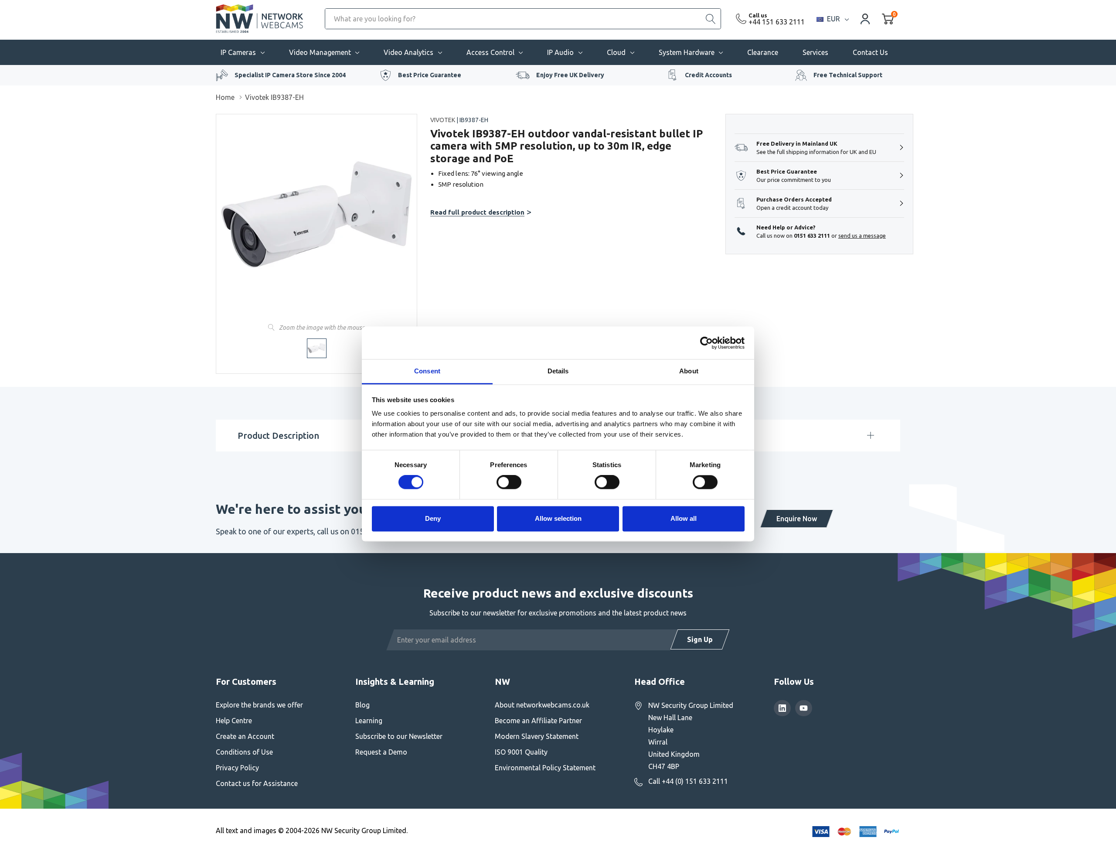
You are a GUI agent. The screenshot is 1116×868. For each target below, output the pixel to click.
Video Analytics (408, 52)
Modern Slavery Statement (536, 736)
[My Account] (865, 18)
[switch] (509, 482)
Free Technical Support (847, 75)
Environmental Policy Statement (545, 768)
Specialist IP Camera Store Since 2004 (290, 75)
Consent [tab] (427, 371)
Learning (368, 720)
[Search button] (711, 19)
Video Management (320, 52)
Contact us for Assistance (257, 783)
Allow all (683, 518)
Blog (362, 705)
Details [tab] (558, 371)
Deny (433, 518)
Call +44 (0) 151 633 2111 (688, 781)
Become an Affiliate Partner (538, 720)
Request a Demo (381, 752)
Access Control (490, 52)
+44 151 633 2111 (777, 22)
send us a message (862, 235)
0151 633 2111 (812, 235)
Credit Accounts (708, 75)
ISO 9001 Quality (521, 752)
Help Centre (234, 720)
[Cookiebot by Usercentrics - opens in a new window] (706, 342)
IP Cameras (238, 52)
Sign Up (700, 639)
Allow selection (558, 518)
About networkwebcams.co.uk (542, 705)
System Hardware (687, 52)
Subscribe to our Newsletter (398, 736)
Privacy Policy (237, 768)
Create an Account (245, 736)
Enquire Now (796, 519)
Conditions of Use (244, 752)
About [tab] (688, 371)
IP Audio (560, 52)
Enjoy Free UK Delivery (570, 75)
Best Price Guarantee (429, 75)
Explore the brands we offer (259, 705)
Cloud (616, 52)
